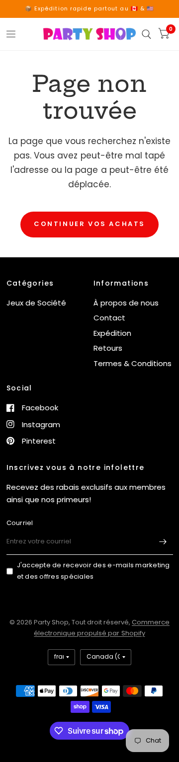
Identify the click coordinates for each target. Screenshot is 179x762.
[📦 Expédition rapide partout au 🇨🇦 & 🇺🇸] (90, 8)
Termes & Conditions (132, 363)
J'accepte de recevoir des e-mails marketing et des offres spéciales (93, 570)
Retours (107, 348)
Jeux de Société (36, 303)
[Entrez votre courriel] (163, 542)
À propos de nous (126, 303)
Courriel (19, 523)
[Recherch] (146, 34)
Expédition (112, 333)
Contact (109, 317)
